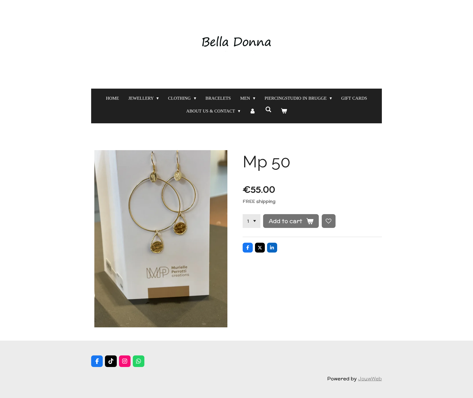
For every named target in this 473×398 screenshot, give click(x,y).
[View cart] (283, 111)
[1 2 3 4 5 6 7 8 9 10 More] (251, 221)
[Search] (268, 109)
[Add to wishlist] (329, 221)
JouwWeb (370, 378)
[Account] (252, 111)
